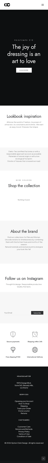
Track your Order (24, 408)
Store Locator (24, 411)
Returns (24, 413)
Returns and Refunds (24, 429)
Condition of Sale (24, 436)
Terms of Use (24, 434)
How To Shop (24, 403)
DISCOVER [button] (24, 70)
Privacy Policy (24, 431)
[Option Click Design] (7, 5)
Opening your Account (24, 401)
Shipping (24, 406)
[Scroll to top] (43, 458)
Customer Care (24, 426)
